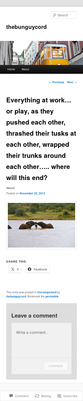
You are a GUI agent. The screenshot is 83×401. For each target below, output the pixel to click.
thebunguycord (26, 27)
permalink (52, 296)
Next (72, 82)
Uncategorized (46, 292)
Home (11, 69)
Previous (56, 82)
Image (10, 188)
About (25, 69)
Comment (55, 366)
